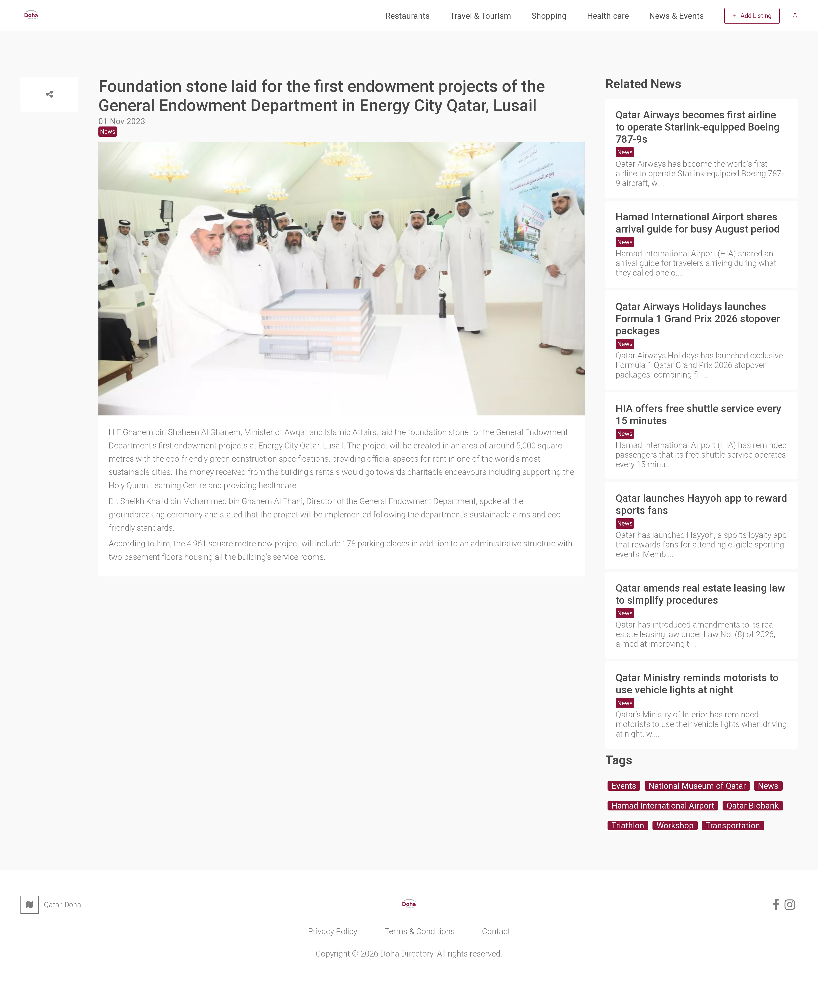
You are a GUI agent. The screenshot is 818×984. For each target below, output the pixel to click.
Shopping (549, 16)
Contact (496, 931)
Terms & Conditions (420, 931)
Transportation (733, 825)
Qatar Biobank (753, 805)
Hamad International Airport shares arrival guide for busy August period (698, 223)
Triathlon (628, 825)
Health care (608, 16)
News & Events (676, 16)
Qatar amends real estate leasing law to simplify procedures (700, 594)
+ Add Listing (752, 15)
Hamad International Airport (663, 805)
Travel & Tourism (480, 16)
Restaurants (408, 16)
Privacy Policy (332, 931)
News (625, 152)
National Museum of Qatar (697, 786)
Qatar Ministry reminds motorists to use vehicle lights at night (697, 684)
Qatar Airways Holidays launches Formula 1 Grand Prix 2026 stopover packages (698, 318)
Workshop (675, 825)
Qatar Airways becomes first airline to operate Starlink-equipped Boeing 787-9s (698, 127)
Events (624, 786)
